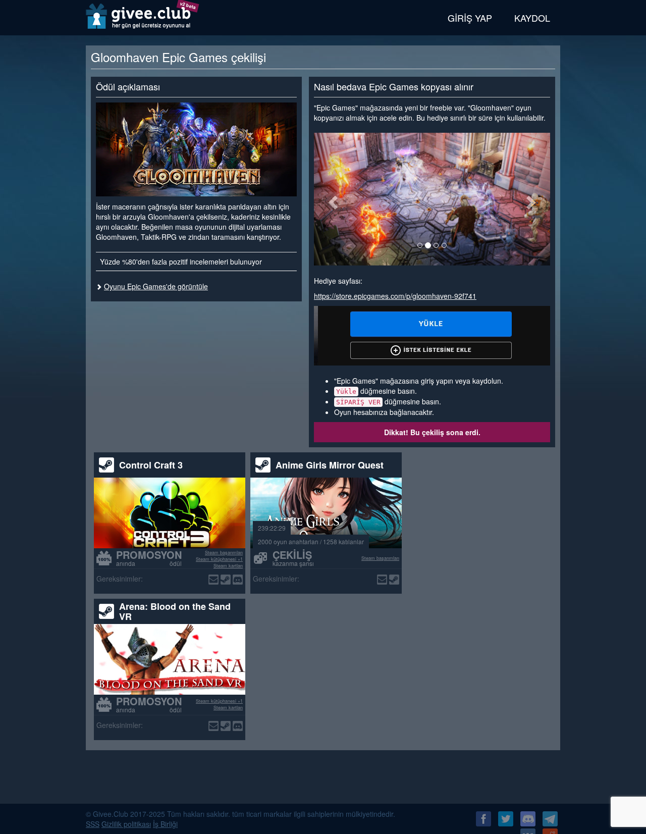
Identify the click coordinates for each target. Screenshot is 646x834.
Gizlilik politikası (126, 824)
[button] (331, 199)
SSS (92, 824)
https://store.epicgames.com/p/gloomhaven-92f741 (395, 296)
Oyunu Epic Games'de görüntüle (156, 286)
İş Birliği (165, 824)
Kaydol (532, 17)
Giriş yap (470, 17)
